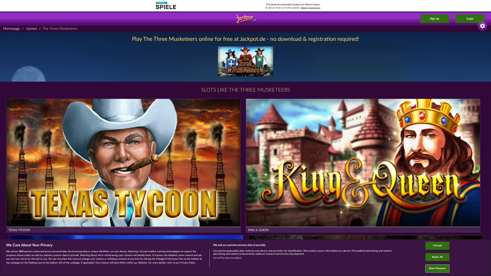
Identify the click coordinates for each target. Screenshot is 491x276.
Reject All (437, 257)
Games (31, 28)
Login (470, 18)
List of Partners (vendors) (227, 258)
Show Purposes (437, 268)
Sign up (434, 18)
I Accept (437, 245)
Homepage (11, 28)
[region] (245, 257)
